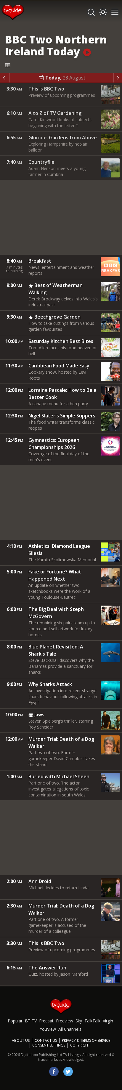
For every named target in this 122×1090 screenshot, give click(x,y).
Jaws (39, 714)
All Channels (69, 1029)
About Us (21, 1040)
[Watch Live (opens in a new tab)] (87, 51)
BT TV (31, 1021)
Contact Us (46, 1040)
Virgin (108, 1021)
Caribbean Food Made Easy (58, 365)
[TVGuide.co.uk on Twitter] (68, 1071)
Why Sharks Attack (50, 684)
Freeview (64, 1021)
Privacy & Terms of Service (86, 1040)
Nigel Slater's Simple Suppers (61, 415)
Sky (79, 1021)
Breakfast (39, 261)
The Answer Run (47, 967)
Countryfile (41, 162)
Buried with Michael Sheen (58, 776)
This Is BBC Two (46, 88)
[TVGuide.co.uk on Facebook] (54, 1071)
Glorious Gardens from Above (62, 137)
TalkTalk (92, 1021)
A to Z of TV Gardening (54, 113)
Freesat (46, 1021)
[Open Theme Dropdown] (103, 12)
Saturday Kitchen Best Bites (60, 341)
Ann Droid (39, 881)
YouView (48, 1029)
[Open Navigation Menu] (115, 12)
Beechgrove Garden (57, 317)
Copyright (80, 1045)
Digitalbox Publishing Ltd (41, 1054)
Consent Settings (48, 1045)
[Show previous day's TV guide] (5, 77)
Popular (15, 1021)
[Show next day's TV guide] (117, 77)
